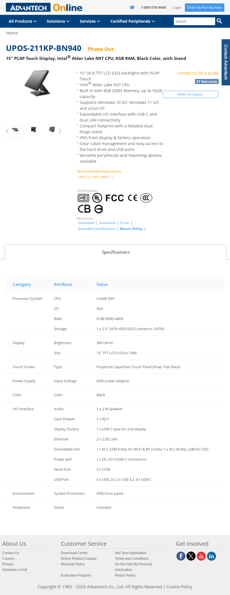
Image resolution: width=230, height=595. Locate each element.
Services (88, 21)
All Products (21, 21)
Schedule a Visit (14, 570)
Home (12, 33)
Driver (125, 223)
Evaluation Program (76, 575)
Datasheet (86, 223)
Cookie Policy (179, 586)
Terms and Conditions (131, 559)
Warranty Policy (73, 564)
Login (177, 7)
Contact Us (10, 553)
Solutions (56, 21)
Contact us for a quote (198, 73)
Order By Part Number (204, 7)
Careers (8, 559)
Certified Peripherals (131, 21)
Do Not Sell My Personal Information (133, 567)
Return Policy (131, 228)
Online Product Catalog (78, 559)
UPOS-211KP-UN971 (94, 177)
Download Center (74, 553)
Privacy (7, 564)
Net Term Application (130, 553)
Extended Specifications (96, 229)
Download (107, 223)
